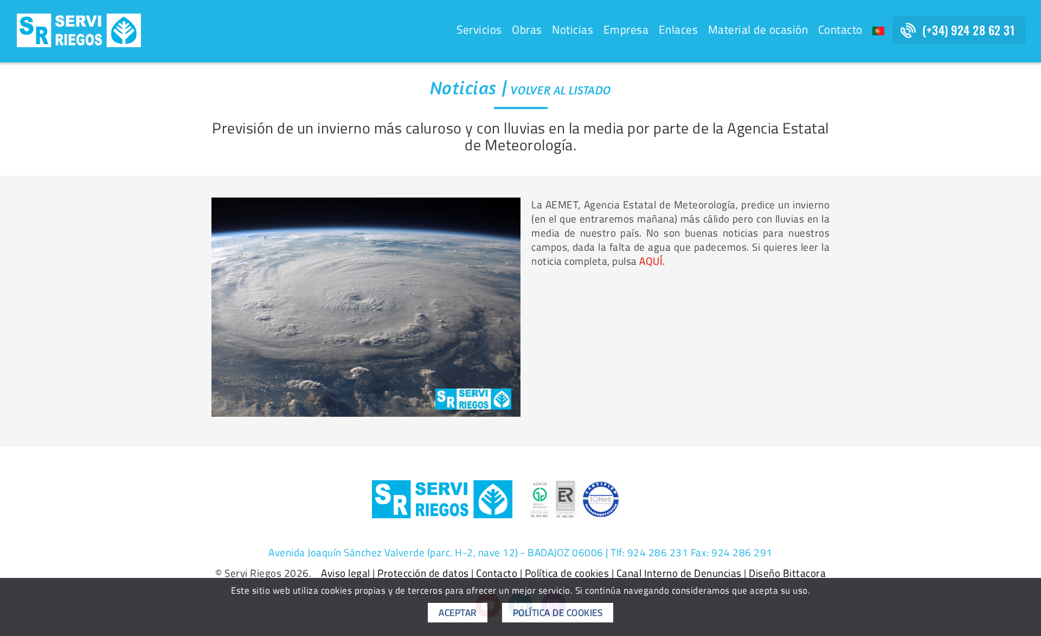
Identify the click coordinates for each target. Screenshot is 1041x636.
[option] (365, 307)
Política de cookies (567, 573)
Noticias (572, 29)
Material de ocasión (758, 29)
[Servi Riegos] (79, 29)
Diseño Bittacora (787, 573)
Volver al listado (561, 90)
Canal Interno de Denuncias (679, 573)
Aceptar (458, 613)
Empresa (626, 29)
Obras (527, 29)
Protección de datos (423, 573)
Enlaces (678, 29)
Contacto (840, 29)
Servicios (479, 29)
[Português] (878, 31)
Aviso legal (345, 573)
